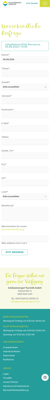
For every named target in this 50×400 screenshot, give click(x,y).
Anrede (6, 82)
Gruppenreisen (10, 348)
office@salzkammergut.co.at (25, 302)
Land (6, 192)
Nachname (8, 110)
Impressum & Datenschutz (16, 386)
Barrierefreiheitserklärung (16, 390)
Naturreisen (9, 356)
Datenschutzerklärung (13, 230)
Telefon (5, 137)
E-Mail (6, 123)
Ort (6, 178)
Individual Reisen (11, 352)
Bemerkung (8, 206)
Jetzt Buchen (32, 3)
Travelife (7, 378)
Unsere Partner (10, 382)
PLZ (6, 165)
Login (6, 374)
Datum (6, 55)
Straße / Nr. (8, 151)
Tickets (6, 69)
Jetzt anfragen (15, 252)
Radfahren (8, 360)
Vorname (7, 96)
